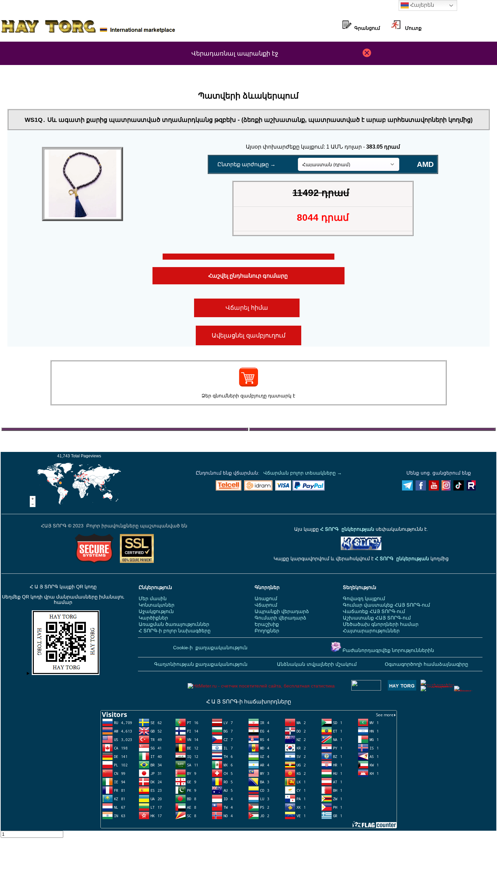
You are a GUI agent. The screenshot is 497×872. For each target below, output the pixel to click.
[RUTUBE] (471, 489)
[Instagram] (446, 489)
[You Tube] (434, 489)
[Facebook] (421, 489)
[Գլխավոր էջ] (88, 32)
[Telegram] (407, 489)
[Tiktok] (458, 489)
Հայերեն (421, 5)
